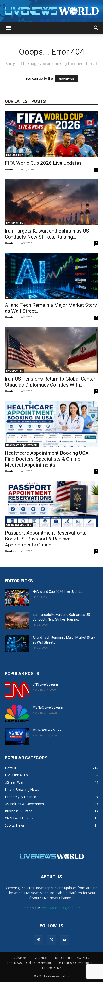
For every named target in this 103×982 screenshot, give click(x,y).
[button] (8, 28)
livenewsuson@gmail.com (61, 908)
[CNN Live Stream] (17, 690)
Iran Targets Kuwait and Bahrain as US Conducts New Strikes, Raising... (47, 234)
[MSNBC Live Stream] (17, 713)
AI (7, 297)
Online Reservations (18, 524)
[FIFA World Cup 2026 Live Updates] (51, 134)
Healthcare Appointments (22, 445)
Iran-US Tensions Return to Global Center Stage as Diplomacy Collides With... (50, 382)
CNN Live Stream (45, 684)
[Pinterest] (38, 940)
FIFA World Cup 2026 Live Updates (43, 163)
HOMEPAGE (66, 78)
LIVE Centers (41, 958)
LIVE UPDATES (14, 222)
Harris (9, 169)
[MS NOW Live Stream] (17, 736)
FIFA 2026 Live (14, 155)
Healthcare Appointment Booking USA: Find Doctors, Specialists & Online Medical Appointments (47, 459)
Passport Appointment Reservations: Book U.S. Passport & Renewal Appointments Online (45, 539)
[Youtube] (64, 940)
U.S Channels (19, 958)
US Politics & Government (75, 963)
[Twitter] (51, 940)
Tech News (14, 963)
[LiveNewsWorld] (51, 11)
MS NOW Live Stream (49, 730)
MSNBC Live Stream (48, 707)
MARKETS (83, 958)
